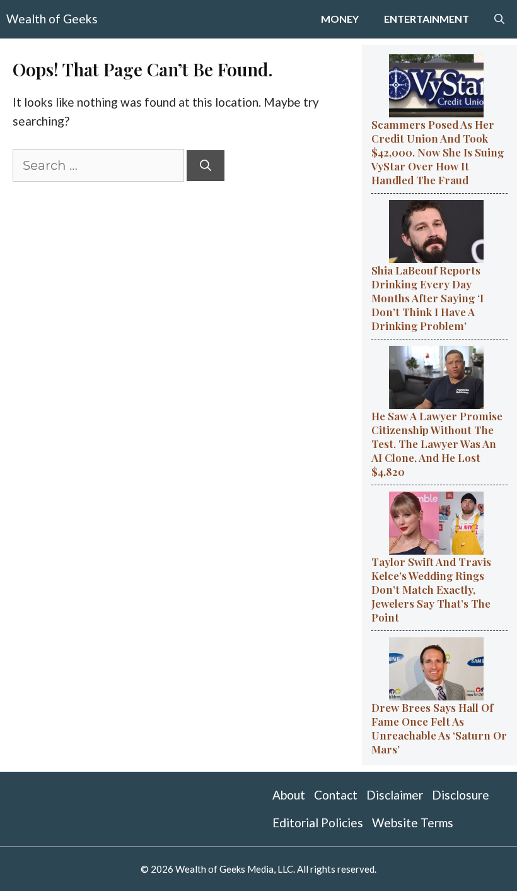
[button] (499, 19)
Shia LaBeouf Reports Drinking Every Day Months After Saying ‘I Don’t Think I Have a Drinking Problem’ (427, 298)
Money (340, 19)
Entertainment (426, 19)
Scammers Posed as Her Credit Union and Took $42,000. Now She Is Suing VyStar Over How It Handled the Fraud (437, 152)
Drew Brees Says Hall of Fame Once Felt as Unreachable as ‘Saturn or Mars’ (439, 728)
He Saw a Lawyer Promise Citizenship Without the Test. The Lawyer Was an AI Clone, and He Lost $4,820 (436, 443)
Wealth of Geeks (52, 18)
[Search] (205, 165)
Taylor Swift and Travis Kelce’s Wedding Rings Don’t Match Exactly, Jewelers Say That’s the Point (431, 589)
